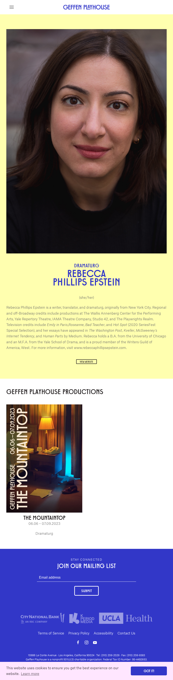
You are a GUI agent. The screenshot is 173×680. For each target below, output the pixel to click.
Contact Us (126, 633)
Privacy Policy (78, 633)
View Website (86, 361)
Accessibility (103, 633)
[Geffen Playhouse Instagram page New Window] (86, 642)
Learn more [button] (30, 673)
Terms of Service (51, 633)
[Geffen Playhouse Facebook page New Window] (78, 642)
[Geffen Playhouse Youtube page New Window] (95, 642)
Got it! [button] (149, 670)
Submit (86, 590)
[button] (11, 7)
